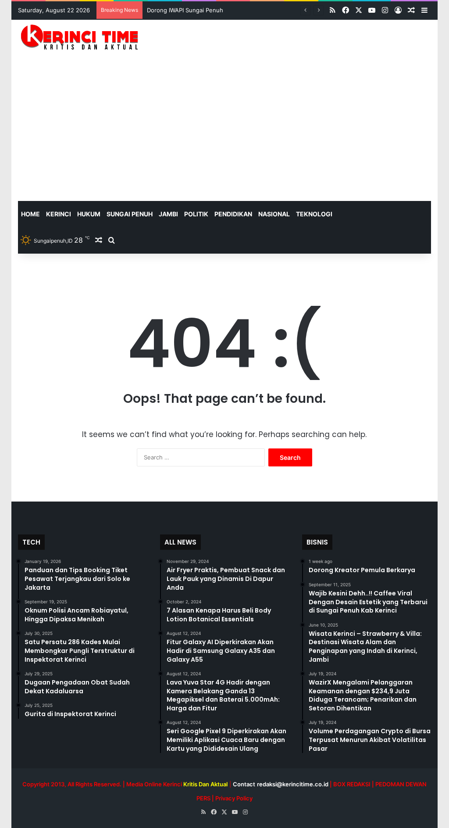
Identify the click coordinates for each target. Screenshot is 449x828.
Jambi (168, 214)
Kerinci (58, 214)
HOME (30, 214)
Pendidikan (233, 214)
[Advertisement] (224, 135)
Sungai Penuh (130, 214)
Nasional (274, 214)
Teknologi (314, 214)
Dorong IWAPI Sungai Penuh (185, 10)
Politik (196, 214)
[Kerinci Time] (82, 37)
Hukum (88, 214)
